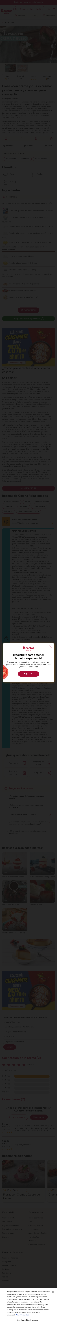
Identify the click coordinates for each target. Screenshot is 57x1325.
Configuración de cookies (27, 1320)
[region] (28, 1306)
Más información (22, 1315)
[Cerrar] (53, 1292)
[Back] (50, 647)
